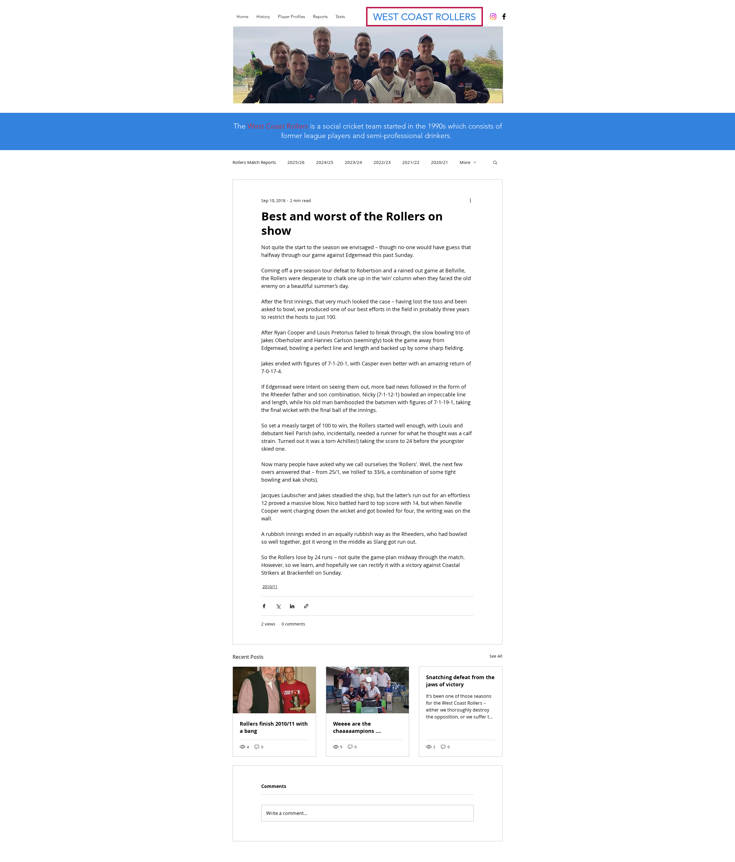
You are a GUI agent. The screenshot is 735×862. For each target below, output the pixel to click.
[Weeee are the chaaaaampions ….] (367, 690)
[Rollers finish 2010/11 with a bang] (274, 690)
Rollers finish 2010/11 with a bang (274, 727)
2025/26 (296, 162)
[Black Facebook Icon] (504, 16)
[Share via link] (306, 606)
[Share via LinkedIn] (292, 606)
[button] (495, 162)
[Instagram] (493, 16)
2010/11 (270, 586)
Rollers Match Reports (254, 162)
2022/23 (382, 162)
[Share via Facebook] (264, 606)
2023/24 (353, 162)
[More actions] (470, 200)
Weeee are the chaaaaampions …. (357, 727)
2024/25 (324, 162)
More (465, 162)
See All (496, 656)
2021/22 (410, 162)
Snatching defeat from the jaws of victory (460, 681)
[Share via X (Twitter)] (278, 606)
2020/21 (439, 162)
